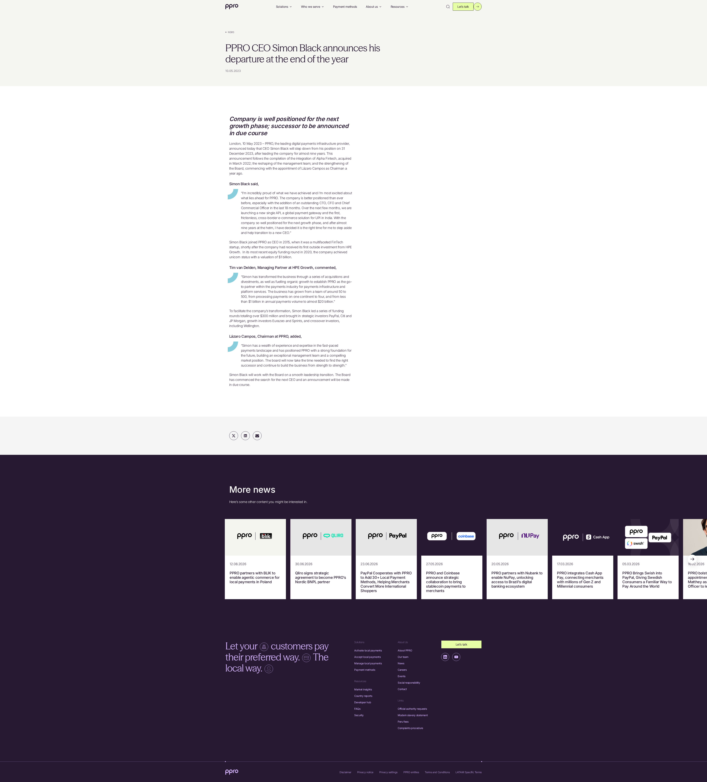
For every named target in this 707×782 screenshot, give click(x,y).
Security (359, 715)
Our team (403, 656)
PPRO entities (411, 772)
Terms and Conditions (437, 772)
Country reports (363, 695)
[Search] (448, 6)
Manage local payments (368, 663)
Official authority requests (412, 708)
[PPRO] (231, 6)
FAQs (357, 708)
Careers (402, 669)
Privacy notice (365, 772)
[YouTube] (456, 657)
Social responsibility (409, 682)
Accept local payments (367, 656)
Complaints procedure (410, 728)
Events (401, 676)
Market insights (363, 689)
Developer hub (362, 702)
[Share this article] (245, 435)
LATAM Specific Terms (468, 772)
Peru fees (403, 721)
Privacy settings (388, 772)
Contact (402, 689)
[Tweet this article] (233, 435)
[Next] (692, 559)
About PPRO (405, 650)
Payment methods (345, 6)
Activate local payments (368, 650)
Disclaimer (345, 772)
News (401, 663)
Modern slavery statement (413, 715)
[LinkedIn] (445, 657)
